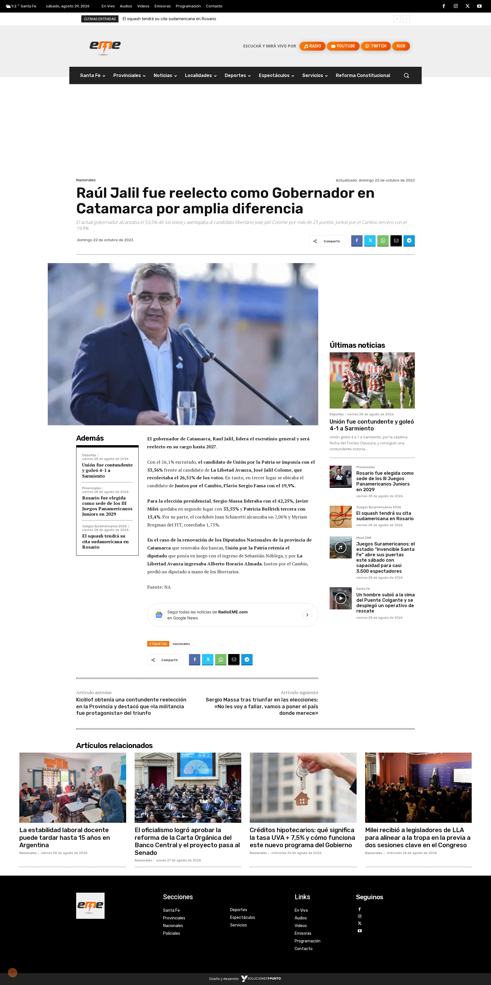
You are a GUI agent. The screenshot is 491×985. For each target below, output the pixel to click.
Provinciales (91, 488)
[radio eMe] (115, 906)
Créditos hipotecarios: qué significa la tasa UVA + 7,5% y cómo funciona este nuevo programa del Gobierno (302, 837)
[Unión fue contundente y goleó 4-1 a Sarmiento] (372, 380)
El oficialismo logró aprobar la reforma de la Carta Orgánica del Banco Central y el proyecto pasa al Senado (187, 841)
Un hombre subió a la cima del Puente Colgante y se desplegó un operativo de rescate (385, 603)
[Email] (396, 241)
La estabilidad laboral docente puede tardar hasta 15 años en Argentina (64, 837)
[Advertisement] (245, 134)
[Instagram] (456, 7)
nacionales (181, 644)
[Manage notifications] (12, 972)
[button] (406, 75)
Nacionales (86, 180)
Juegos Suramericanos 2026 (104, 526)
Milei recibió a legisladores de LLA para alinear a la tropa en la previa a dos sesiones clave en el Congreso (418, 837)
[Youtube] (479, 7)
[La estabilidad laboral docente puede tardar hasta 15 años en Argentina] (72, 788)
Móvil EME (364, 538)
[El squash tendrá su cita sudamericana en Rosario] (341, 517)
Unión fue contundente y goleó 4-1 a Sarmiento (107, 470)
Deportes (89, 455)
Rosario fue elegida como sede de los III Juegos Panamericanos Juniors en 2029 (107, 506)
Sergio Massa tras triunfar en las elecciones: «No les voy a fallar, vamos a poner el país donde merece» (262, 706)
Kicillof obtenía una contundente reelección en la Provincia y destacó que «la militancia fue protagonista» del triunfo (131, 706)
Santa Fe (363, 589)
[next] (406, 18)
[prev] (397, 18)
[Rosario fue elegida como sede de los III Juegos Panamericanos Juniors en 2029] (341, 477)
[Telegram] (409, 241)
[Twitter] (468, 7)
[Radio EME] (105, 46)
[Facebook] (444, 7)
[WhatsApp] (383, 241)
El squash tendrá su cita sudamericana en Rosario (105, 541)
